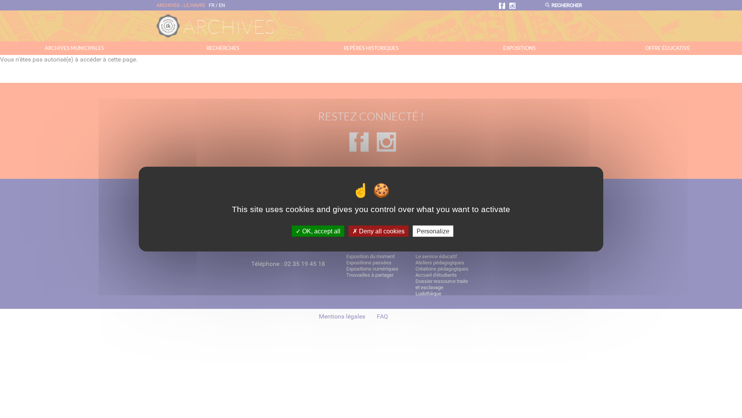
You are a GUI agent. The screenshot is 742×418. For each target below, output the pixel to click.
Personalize (433, 231)
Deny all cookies (381, 231)
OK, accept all (320, 231)
